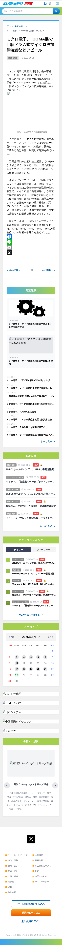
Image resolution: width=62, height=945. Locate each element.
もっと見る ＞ (48, 441)
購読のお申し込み (31, 912)
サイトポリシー (40, 881)
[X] (31, 252)
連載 (8, 886)
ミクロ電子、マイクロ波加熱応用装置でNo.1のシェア (31, 435)
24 (16, 675)
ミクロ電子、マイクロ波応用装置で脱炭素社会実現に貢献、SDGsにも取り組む (31, 403)
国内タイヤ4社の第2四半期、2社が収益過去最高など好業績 (34, 584)
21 (45, 668)
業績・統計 (19, 26)
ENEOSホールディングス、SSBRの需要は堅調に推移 (31, 469)
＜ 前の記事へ (13, 270)
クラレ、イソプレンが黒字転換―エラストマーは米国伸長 (31, 518)
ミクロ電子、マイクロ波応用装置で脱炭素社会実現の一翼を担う (31, 419)
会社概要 (37, 855)
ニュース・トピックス (16, 855)
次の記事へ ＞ (48, 270)
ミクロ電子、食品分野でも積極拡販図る (26, 427)
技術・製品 (11, 860)
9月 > (50, 636)
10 (17, 663)
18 (24, 668)
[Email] (31, 247)
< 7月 (11, 636)
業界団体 (10, 881)
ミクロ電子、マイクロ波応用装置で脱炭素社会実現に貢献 (31, 388)
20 (38, 668)
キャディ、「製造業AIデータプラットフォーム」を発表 (31, 481)
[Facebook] (31, 236)
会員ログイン (33, 921)
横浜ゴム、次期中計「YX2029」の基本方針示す (31, 505)
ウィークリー (43, 549)
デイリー (18, 549)
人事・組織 (11, 876)
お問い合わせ (39, 876)
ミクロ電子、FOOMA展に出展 (21, 411)
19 (31, 668)
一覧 (31, 270)
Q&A (35, 871)
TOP (9, 26)
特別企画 (10, 892)
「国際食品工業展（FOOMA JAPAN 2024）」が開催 (31, 396)
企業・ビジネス (13, 865)
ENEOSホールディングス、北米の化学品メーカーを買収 (31, 493)
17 (17, 668)
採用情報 (37, 860)
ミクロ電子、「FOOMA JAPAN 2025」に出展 (28, 380)
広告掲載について (41, 865)
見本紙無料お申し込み (33, 903)
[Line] (31, 242)
